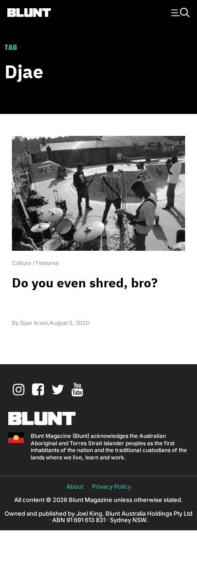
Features (47, 262)
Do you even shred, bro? (85, 282)
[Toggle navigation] (179, 12)
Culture (21, 262)
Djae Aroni (34, 322)
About (74, 486)
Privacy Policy (111, 486)
